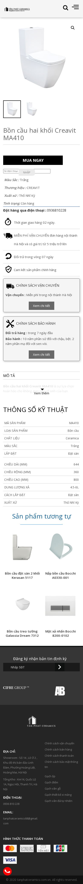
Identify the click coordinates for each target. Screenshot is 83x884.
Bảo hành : (14, 339)
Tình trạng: (11, 203)
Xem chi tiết (41, 306)
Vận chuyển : (15, 295)
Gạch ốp (50, 776)
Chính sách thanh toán (59, 756)
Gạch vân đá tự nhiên (58, 801)
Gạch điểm (51, 782)
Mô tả (9, 375)
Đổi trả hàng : (16, 333)
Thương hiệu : (15, 188)
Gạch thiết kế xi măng (58, 795)
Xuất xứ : (11, 195)
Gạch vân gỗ (53, 788)
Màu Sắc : (11, 180)
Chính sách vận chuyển (59, 743)
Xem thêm (41, 393)
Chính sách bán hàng (58, 749)
